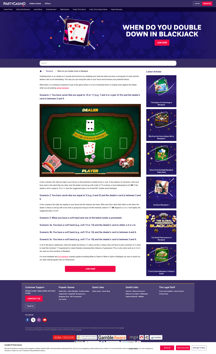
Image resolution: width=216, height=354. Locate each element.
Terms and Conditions (166, 291)
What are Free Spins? (132, 294)
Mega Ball (72, 294)
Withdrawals (144, 294)
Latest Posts (8, 9)
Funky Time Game (79, 9)
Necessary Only (183, 348)
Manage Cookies (199, 348)
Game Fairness (179, 291)
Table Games (64, 9)
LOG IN (197, 3)
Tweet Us (30, 306)
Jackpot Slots (63, 294)
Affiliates (141, 296)
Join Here (162, 42)
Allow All (167, 348)
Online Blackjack (73, 291)
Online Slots (63, 291)
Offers (48, 3)
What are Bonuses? (139, 291)
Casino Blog (106, 291)
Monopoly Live (80, 294)
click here (78, 330)
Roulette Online (84, 291)
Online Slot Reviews (23, 9)
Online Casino (35, 3)
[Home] (41, 71)
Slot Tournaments (76, 296)
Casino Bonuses (116, 9)
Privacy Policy (163, 294)
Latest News (38, 9)
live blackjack (63, 257)
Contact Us (34, 298)
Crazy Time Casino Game (98, 9)
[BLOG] (14, 3)
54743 (122, 328)
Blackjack (49, 71)
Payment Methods (131, 296)
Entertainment (51, 9)
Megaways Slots (64, 296)
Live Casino (62, 299)
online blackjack (62, 88)
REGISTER (207, 3)
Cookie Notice (133, 348)
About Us (129, 291)
